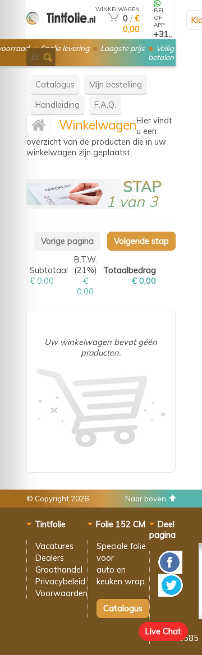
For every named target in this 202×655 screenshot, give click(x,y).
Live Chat (163, 631)
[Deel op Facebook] (170, 570)
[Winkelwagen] (113, 18)
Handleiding (57, 104)
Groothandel (58, 569)
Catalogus (55, 84)
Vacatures (54, 546)
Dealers (49, 557)
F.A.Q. (105, 104)
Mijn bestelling (115, 84)
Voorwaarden (61, 593)
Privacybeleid (60, 581)
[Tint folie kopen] (60, 34)
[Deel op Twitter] (170, 593)
